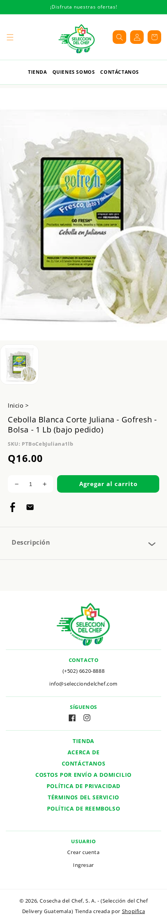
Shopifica (133, 911)
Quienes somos (73, 72)
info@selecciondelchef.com (83, 683)
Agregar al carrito (108, 484)
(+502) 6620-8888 (84, 670)
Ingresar (83, 864)
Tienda (37, 72)
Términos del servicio (83, 797)
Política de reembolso (83, 808)
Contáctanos (119, 72)
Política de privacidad (83, 785)
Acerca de (83, 752)
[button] (10, 37)
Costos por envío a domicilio (83, 774)
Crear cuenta (83, 852)
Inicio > (18, 405)
